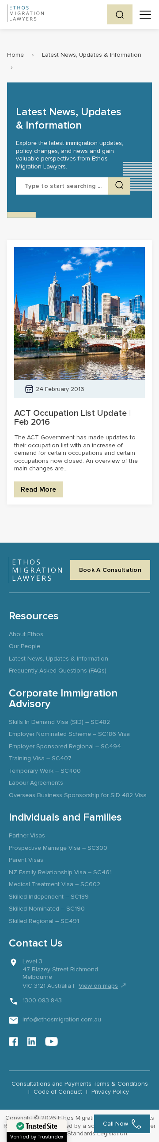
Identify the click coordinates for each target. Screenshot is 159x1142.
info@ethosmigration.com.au (62, 1019)
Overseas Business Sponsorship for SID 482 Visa (78, 795)
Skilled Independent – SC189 (49, 896)
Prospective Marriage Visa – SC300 (58, 848)
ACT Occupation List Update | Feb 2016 (72, 417)
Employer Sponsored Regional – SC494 (65, 746)
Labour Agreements (36, 782)
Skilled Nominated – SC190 (47, 908)
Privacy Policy (110, 1091)
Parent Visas (26, 860)
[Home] (25, 14)
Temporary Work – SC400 (45, 770)
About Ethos (26, 634)
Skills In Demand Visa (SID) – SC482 (59, 722)
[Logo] (35, 570)
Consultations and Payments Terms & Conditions (79, 1083)
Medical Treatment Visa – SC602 (54, 884)
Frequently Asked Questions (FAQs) (57, 670)
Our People (24, 646)
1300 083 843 (42, 1000)
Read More (38, 489)
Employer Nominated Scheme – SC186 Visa (69, 734)
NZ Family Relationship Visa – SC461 (60, 872)
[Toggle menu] (145, 15)
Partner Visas (27, 835)
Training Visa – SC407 (40, 758)
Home (15, 55)
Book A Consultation (110, 570)
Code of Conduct (58, 1091)
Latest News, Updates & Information (91, 55)
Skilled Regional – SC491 (44, 921)
